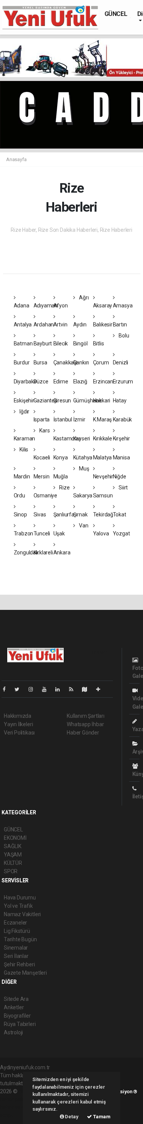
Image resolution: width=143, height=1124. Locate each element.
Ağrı (83, 297)
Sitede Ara (16, 999)
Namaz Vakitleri (22, 914)
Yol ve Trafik (18, 906)
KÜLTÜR (13, 863)
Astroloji (13, 1032)
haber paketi (14, 1099)
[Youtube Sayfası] (47, 689)
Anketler (14, 1007)
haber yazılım (16, 1107)
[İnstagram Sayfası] (34, 689)
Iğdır (23, 411)
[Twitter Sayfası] (20, 689)
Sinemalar (16, 948)
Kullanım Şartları (85, 716)
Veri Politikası (19, 733)
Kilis (23, 449)
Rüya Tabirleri (19, 1024)
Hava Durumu (20, 897)
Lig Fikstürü (17, 931)
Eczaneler (15, 923)
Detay (71, 1116)
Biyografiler (17, 1016)
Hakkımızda (17, 716)
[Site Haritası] (87, 689)
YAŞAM (13, 855)
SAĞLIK (12, 846)
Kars (44, 430)
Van (83, 525)
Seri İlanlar (16, 956)
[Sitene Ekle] (101, 689)
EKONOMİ (15, 838)
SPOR (11, 871)
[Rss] (74, 689)
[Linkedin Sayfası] (60, 689)
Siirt (122, 487)
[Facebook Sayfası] (7, 689)
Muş (83, 468)
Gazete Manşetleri (25, 973)
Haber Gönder (83, 733)
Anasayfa (16, 159)
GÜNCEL (115, 13)
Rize (63, 487)
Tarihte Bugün (20, 939)
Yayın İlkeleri (18, 724)
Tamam (101, 1116)
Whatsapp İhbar (85, 724)
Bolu (123, 335)
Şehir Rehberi (19, 964)
